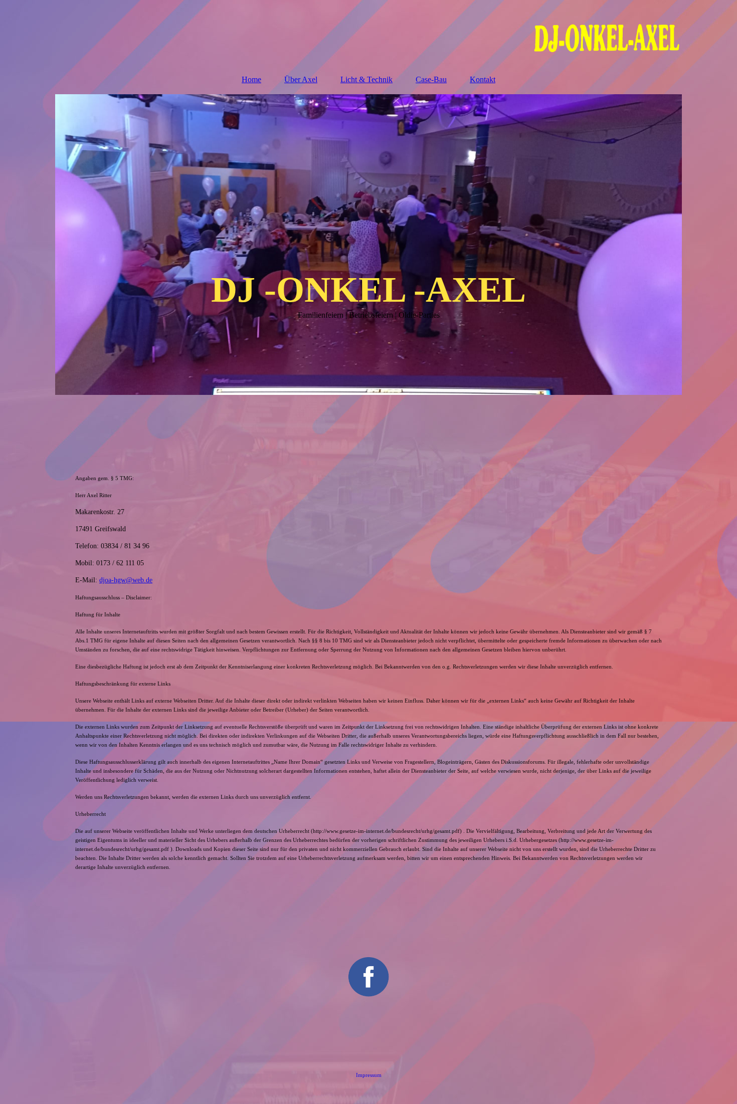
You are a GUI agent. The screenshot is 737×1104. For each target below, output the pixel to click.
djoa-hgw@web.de (125, 580)
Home (251, 79)
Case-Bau (431, 79)
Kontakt (482, 79)
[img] (368, 32)
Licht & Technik (366, 79)
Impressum (369, 1075)
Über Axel (300, 79)
